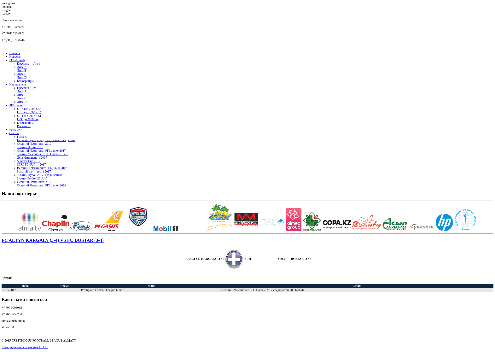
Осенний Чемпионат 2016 (34, 182)
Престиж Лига (26, 88)
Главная (14, 53)
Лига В (21, 95)
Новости (15, 56)
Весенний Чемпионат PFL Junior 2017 (42, 168)
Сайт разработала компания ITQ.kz (25, 347)
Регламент (24, 126)
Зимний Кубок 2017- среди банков (39, 175)
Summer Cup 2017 (28, 161)
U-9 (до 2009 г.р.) (28, 119)
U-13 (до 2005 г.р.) (29, 112)
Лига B (21, 70)
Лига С (21, 98)
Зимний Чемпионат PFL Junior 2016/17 (42, 154)
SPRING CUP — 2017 (31, 164)
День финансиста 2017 (32, 157)
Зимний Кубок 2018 (30, 147)
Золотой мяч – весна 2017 (34, 171)
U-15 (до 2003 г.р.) (29, 108)
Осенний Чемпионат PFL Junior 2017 (41, 150)
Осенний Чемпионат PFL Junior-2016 (41, 185)
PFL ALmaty (17, 60)
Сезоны (14, 133)
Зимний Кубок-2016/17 (32, 178)
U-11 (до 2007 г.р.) (29, 115)
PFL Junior (16, 105)
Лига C (21, 74)
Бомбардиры (25, 81)
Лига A (22, 67)
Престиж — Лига (28, 63)
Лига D (22, 77)
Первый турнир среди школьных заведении (46, 140)
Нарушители (17, 84)
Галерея (22, 136)
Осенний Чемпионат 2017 (34, 143)
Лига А (22, 91)
